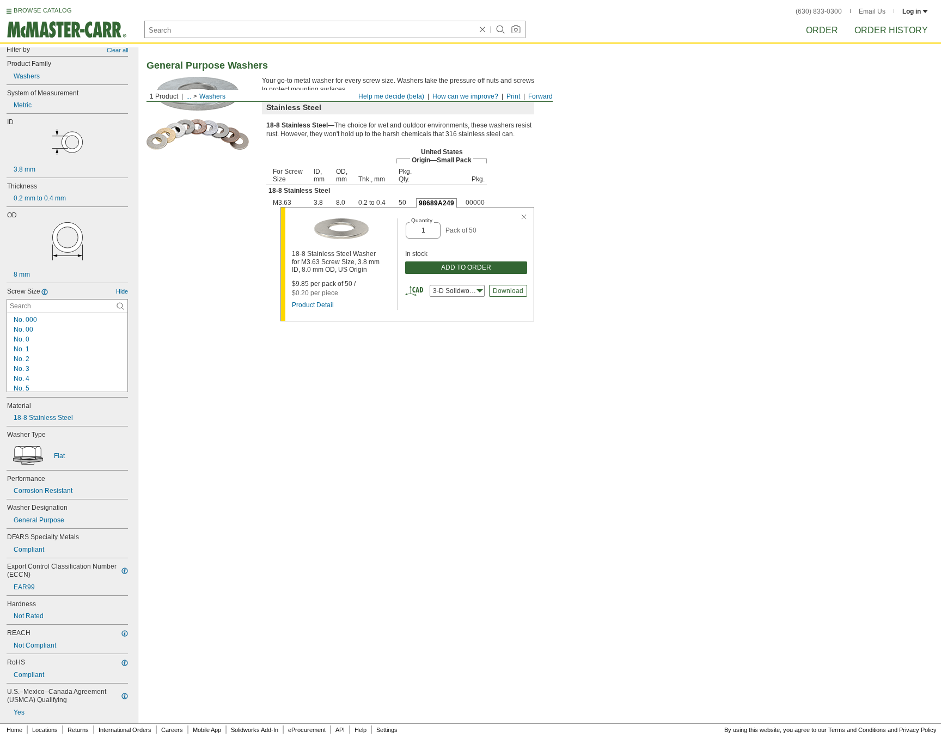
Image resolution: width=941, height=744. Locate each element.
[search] (120, 306)
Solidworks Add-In (254, 730)
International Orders (125, 730)
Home (14, 730)
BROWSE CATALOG (43, 10)
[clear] (482, 29)
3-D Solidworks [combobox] (455, 291)
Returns (78, 730)
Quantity (421, 220)
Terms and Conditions (857, 730)
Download (508, 291)
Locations (45, 730)
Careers (172, 730)
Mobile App (207, 730)
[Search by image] (515, 29)
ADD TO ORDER (466, 267)
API (340, 730)
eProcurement (307, 730)
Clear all (117, 50)
